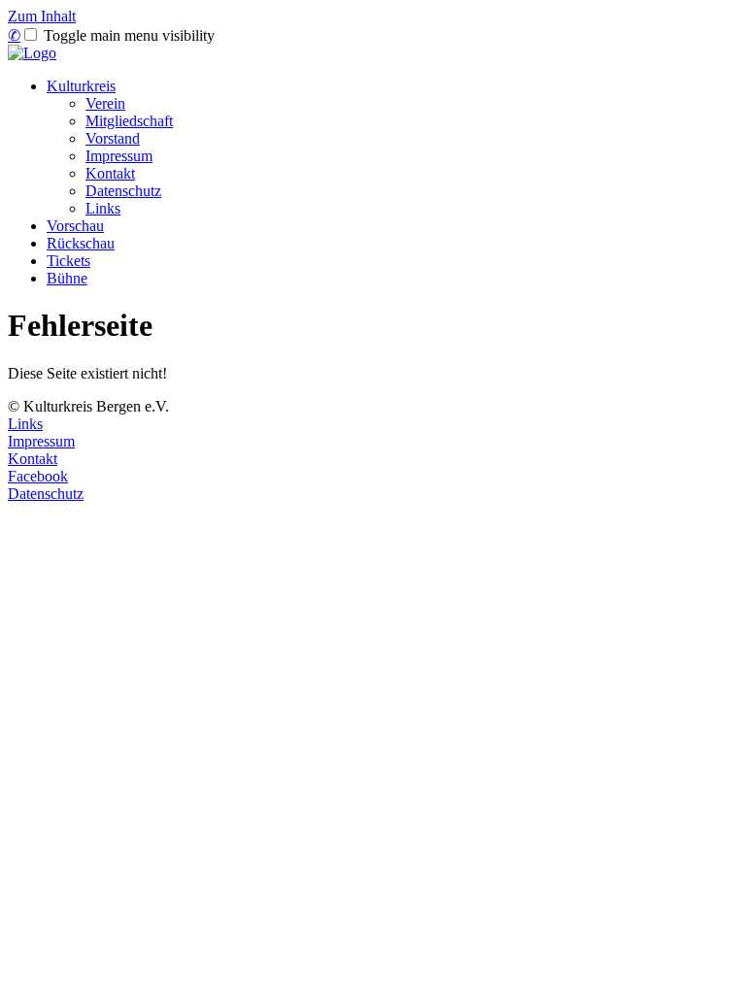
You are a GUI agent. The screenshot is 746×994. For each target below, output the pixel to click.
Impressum (119, 156)
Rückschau (81, 243)
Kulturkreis (81, 86)
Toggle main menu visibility (127, 35)
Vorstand (112, 138)
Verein (105, 103)
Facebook (38, 476)
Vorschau (75, 225)
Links (102, 208)
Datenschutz (123, 190)
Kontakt (110, 173)
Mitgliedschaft (129, 121)
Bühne (67, 278)
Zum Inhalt (42, 16)
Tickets (68, 260)
